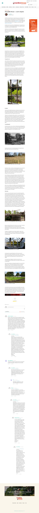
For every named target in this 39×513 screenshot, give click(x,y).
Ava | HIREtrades (10, 360)
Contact (28, 2)
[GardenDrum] (19, 3)
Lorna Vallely (19, 418)
